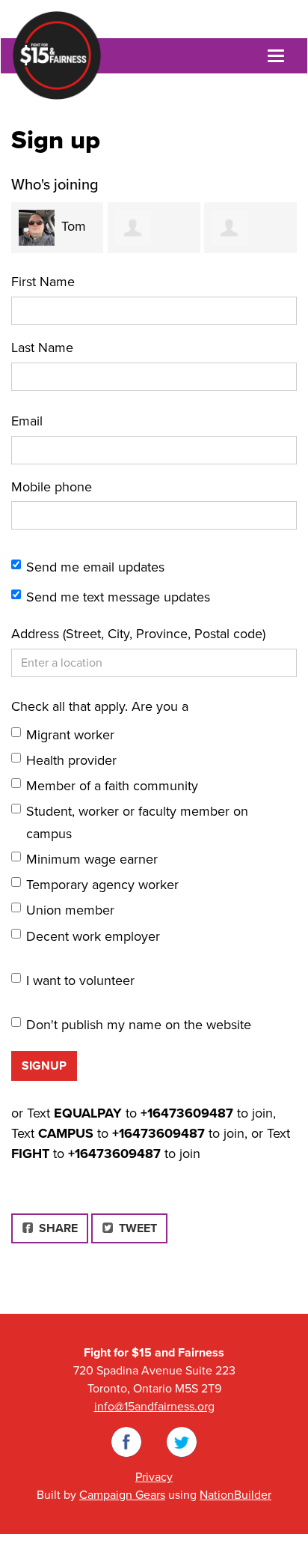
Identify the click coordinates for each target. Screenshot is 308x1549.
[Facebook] (126, 1441)
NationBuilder (235, 1495)
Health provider (71, 760)
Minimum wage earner (92, 859)
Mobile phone (51, 487)
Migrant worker (70, 735)
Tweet (136, 1228)
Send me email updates (95, 567)
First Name (43, 281)
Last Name (42, 347)
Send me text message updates (118, 597)
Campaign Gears (122, 1495)
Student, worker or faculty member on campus (137, 822)
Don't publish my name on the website (138, 1024)
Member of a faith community (112, 785)
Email (27, 421)
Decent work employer (93, 936)
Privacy (154, 1477)
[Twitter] (181, 1441)
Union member (70, 910)
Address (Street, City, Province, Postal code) (138, 633)
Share (61, 1228)
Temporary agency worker (102, 884)
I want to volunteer (80, 980)
